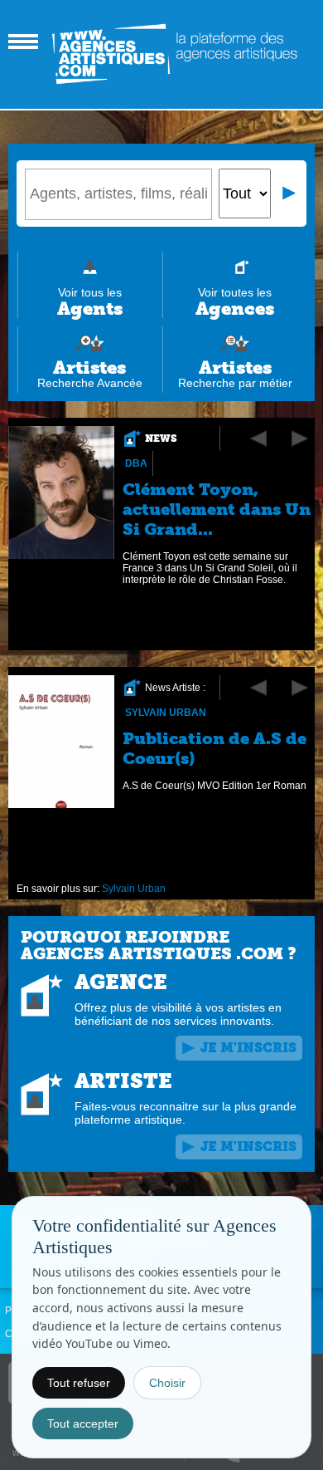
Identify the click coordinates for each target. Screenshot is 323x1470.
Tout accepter (82, 1423)
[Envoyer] (289, 193)
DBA (136, 463)
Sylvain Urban (165, 712)
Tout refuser (78, 1382)
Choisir (167, 1382)
